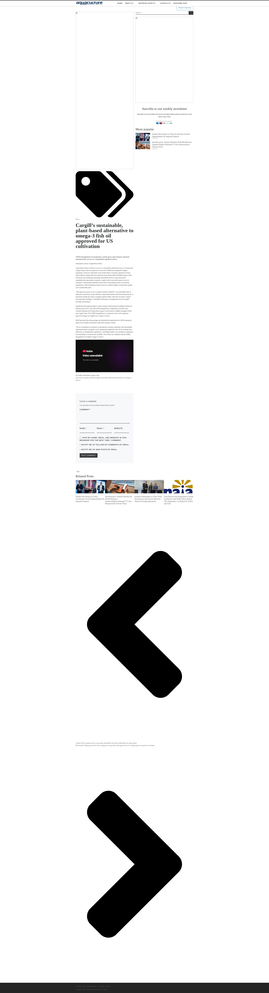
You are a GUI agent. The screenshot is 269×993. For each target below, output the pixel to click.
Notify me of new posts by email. (99, 449)
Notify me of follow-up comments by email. (105, 445)
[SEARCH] (162, 13)
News (77, 219)
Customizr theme (103, 989)
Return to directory (185, 7)
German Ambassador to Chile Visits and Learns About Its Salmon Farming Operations (148, 499)
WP (84, 989)
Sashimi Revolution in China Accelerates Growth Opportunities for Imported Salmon (90, 499)
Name (83, 428)
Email (100, 428)
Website (118, 428)
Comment (85, 409)
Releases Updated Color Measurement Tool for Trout (172, 144)
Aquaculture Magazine (89, 986)
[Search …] (191, 13)
